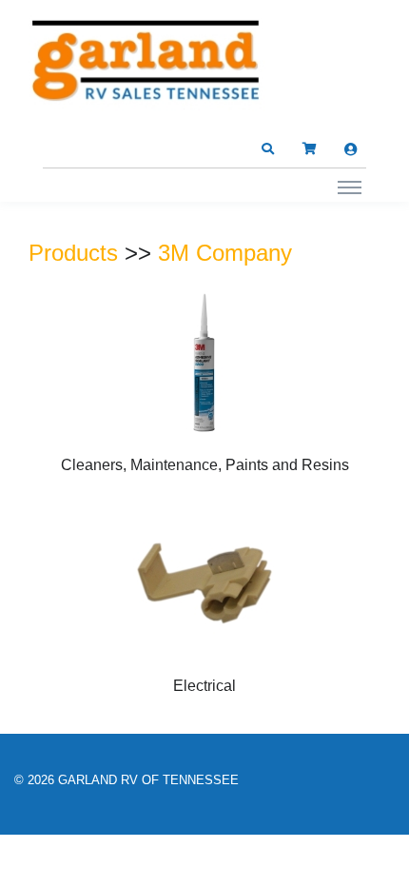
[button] (267, 149)
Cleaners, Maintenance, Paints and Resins (205, 465)
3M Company (225, 253)
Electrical (204, 686)
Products (73, 253)
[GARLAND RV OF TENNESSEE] (147, 64)
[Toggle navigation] (349, 186)
